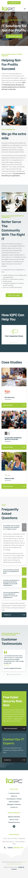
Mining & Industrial (14, 817)
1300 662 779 (15, 2)
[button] (7, 674)
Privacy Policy (17, 864)
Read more (6, 665)
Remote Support (14, 801)
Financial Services (14, 822)
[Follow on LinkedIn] (14, 826)
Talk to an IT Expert (14, 36)
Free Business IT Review (14, 799)
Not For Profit (14, 819)
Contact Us (14, 807)
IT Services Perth (14, 793)
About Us (14, 796)
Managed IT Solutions (14, 804)
